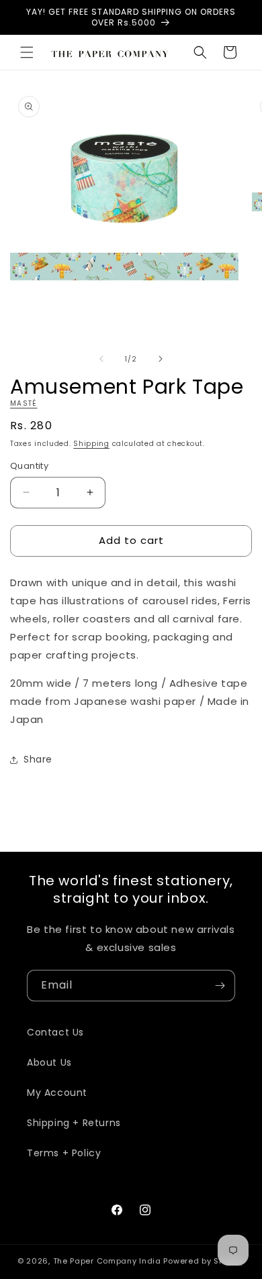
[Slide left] (101, 359)
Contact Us (55, 1032)
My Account (57, 1092)
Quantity (29, 465)
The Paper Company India (107, 1261)
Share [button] (38, 759)
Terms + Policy (64, 1153)
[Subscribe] (219, 985)
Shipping (91, 444)
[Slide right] (160, 359)
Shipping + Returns (74, 1122)
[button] (27, 52)
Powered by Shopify (204, 1261)
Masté (24, 403)
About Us (49, 1062)
